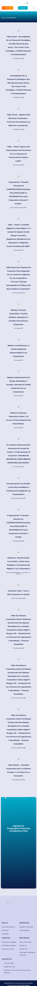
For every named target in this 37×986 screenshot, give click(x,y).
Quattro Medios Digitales (23, 985)
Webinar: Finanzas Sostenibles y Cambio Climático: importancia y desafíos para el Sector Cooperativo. (18, 317)
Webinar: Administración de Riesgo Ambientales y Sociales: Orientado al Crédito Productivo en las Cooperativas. (18, 385)
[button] (34, 7)
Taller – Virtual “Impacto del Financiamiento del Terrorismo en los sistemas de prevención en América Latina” (18, 154)
